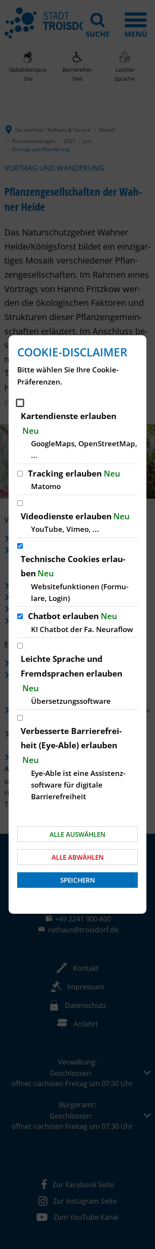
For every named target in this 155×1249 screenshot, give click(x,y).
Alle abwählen (78, 857)
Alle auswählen (77, 834)
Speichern (77, 880)
